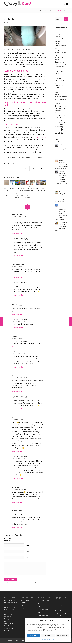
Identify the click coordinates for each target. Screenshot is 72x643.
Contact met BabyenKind (24, 607)
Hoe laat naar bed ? (43, 600)
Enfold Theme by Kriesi (23, 640)
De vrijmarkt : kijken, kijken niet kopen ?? (60, 46)
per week (57, 602)
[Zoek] (63, 4)
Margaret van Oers (36, 157)
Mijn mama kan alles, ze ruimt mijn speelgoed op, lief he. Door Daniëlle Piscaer (61, 99)
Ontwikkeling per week (61, 605)
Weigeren (48, 635)
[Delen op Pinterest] (25, 168)
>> (62, 132)
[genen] (25, 36)
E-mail (28, 551)
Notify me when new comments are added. (21, 583)
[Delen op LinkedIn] (34, 168)
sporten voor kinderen (44, 615)
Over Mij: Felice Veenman (25, 601)
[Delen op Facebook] (8, 168)
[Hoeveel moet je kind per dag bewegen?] (70, 321)
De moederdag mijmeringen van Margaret (60, 53)
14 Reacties (20, 157)
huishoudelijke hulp (39, 137)
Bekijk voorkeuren (62, 635)
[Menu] (67, 4)
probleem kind (42, 603)
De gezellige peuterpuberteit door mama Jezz (60, 115)
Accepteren (33, 635)
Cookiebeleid (43, 639)
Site (27, 557)
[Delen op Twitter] (17, 168)
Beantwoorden (17, 233)
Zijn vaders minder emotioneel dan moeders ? (61, 108)
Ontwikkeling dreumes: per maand (61, 609)
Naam (28, 545)
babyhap (40, 612)
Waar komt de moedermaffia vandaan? (59, 39)
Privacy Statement (51, 639)
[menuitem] (63, 4)
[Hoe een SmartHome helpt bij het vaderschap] (1, 321)
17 (59, 132)
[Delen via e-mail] (42, 168)
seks (39, 606)
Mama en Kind (8, 22)
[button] (68, 620)
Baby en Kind (14, 640)
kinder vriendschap (43, 609)
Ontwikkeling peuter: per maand (60, 614)
